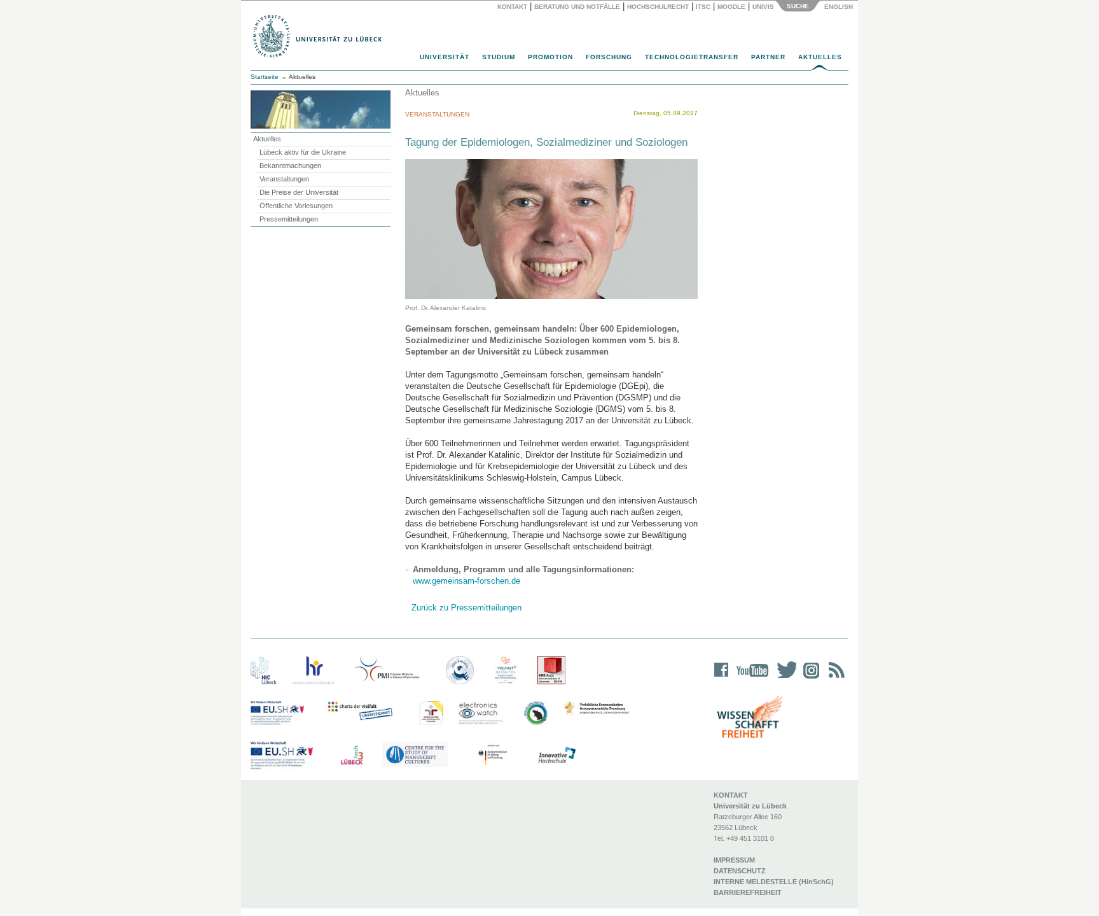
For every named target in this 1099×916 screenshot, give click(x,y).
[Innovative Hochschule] (556, 756)
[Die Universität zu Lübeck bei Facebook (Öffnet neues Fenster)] (721, 678)
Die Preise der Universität (298, 192)
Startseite (265, 76)
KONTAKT (731, 795)
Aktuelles (820, 56)
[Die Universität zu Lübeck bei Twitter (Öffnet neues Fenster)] (783, 678)
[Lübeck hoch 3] (352, 756)
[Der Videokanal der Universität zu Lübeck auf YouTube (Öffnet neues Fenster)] (750, 678)
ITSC (703, 6)
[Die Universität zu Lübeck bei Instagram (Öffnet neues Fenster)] (809, 678)
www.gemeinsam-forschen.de (466, 581)
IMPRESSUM (734, 860)
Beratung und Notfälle (577, 6)
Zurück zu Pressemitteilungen (466, 607)
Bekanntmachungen (290, 165)
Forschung (609, 56)
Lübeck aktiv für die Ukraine (302, 152)
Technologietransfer (691, 56)
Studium (498, 56)
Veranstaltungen (284, 179)
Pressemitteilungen (288, 219)
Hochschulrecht (658, 6)
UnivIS (763, 6)
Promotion (550, 56)
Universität (444, 56)
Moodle (731, 6)
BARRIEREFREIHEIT (748, 892)
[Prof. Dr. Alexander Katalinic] (551, 229)
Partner (768, 56)
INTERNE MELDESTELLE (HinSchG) (774, 881)
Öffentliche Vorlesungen (296, 205)
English (839, 6)
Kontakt (512, 6)
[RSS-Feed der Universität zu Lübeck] (834, 678)
